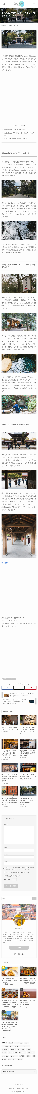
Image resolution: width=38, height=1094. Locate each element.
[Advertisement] (19, 96)
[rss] (23, 1084)
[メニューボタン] (34, 4)
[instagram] (19, 954)
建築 (9, 1059)
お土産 (11, 1043)
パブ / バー (21, 1049)
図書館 (4, 1059)
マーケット (22, 1052)
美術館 (20, 1059)
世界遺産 (21, 1056)
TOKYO (6, 19)
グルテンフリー (17, 1046)
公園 (34, 1056)
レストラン (5, 1056)
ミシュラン (31, 1052)
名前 (5, 847)
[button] (7, 688)
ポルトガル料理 (12, 1052)
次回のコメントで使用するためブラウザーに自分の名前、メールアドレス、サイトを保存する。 (20, 868)
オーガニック (18, 1043)
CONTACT (11, 1088)
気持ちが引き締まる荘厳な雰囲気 (15, 138)
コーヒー (26, 1046)
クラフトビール (6, 1046)
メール (6, 854)
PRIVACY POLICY (20, 1088)
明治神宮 (5, 563)
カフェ (26, 1043)
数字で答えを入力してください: (12, 876)
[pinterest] (22, 954)
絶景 (14, 1059)
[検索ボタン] (4, 4)
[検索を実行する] (34, 898)
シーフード (5, 1049)
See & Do (12, 19)
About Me (19, 948)
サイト (5, 861)
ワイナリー (14, 1056)
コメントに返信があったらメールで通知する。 (17, 872)
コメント (6, 824)
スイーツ (13, 1049)
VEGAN (4, 1043)
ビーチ (28, 1049)
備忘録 (28, 1056)
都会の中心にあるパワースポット (15, 129)
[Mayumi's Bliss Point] (19, 4)
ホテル (4, 1052)
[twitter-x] (15, 954)
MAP (27, 1088)
